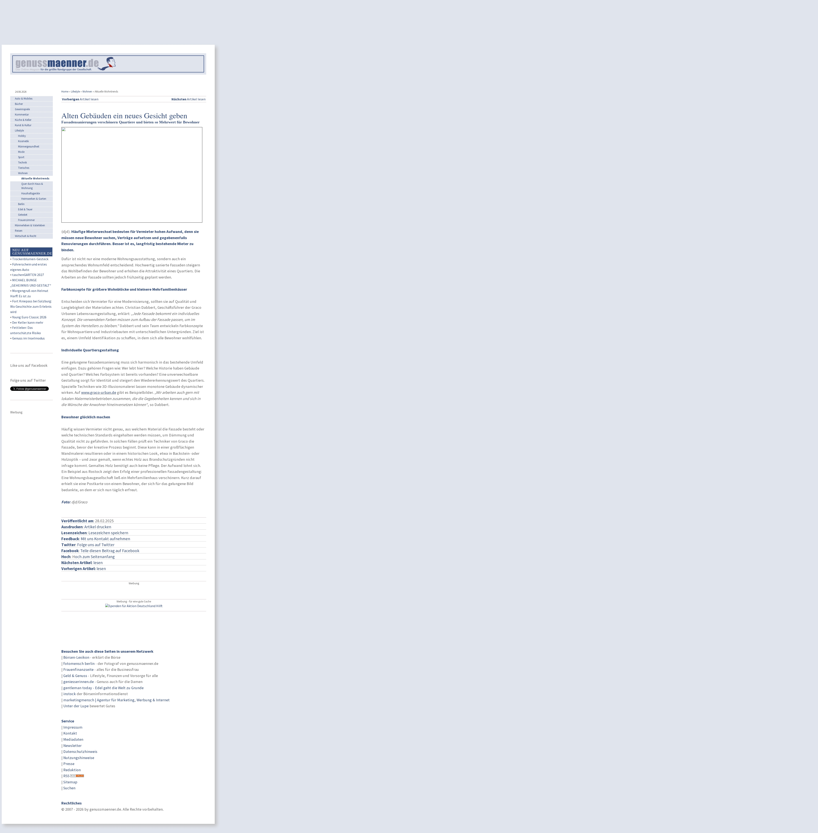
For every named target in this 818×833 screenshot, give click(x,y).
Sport (21, 157)
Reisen (18, 230)
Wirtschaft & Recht (25, 236)
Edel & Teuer (25, 209)
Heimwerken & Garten (33, 199)
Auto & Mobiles (23, 98)
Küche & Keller (23, 120)
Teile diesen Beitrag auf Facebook (109, 550)
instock (69, 693)
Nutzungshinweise (78, 757)
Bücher (19, 104)
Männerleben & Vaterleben (30, 225)
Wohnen (87, 91)
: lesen (82, 562)
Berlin (21, 204)
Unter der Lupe (76, 705)
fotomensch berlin (79, 663)
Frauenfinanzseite (78, 669)
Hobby (22, 136)
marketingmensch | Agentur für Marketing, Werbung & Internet (116, 699)
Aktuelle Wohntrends (35, 178)
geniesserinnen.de (78, 681)
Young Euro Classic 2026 (29, 317)
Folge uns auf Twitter (95, 544)
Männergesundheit (28, 146)
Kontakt (70, 733)
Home (64, 91)
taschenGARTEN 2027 (28, 275)
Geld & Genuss (75, 675)
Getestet (22, 215)
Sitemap (70, 782)
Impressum (72, 727)
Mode (21, 152)
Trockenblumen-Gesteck (30, 259)
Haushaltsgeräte (30, 193)
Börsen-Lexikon (76, 657)
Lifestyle (75, 91)
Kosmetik (23, 141)
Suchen (69, 787)
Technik (22, 162)
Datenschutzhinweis (80, 751)
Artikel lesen (80, 99)
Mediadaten (73, 739)
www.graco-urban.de (98, 392)
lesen (83, 568)
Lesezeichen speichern (108, 532)
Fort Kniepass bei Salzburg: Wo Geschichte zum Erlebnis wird (31, 306)
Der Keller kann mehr (27, 322)
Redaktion (72, 769)
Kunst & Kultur (23, 125)
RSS (66, 775)
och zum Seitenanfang (95, 556)
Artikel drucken (97, 526)
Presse (68, 763)
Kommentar (22, 114)
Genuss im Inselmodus (28, 338)
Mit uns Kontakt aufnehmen (105, 538)
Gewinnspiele (22, 109)
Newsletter (72, 745)
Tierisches (23, 168)
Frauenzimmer (26, 220)
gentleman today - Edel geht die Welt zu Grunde (103, 687)
